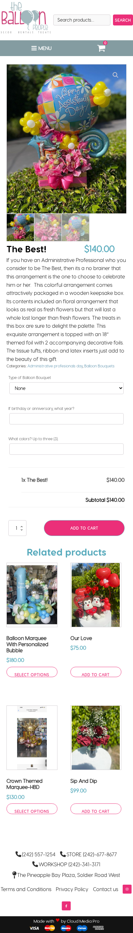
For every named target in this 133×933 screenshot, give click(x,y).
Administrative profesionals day (55, 366)
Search (123, 20)
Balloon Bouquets (99, 366)
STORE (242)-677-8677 (91, 854)
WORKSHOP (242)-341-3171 (69, 864)
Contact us (105, 889)
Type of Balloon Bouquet (29, 377)
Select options (32, 674)
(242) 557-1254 (39, 854)
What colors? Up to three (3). (33, 438)
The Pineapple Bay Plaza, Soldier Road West (68, 875)
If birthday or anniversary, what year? (41, 408)
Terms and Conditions (26, 889)
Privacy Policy (72, 889)
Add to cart (84, 528)
